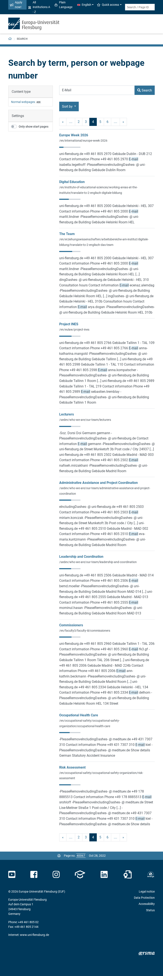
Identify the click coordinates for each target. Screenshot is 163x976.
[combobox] (140, 7)
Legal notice (147, 891)
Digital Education (72, 182)
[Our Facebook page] (33, 874)
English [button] (86, 4)
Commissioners (71, 625)
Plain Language (65, 5)
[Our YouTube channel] (11, 874)
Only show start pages (33, 126)
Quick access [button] (110, 4)
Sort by (67, 106)
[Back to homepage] (33, 24)
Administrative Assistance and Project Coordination (98, 483)
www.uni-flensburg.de (34, 935)
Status (150, 910)
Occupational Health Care (78, 715)
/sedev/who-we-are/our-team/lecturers (85, 419)
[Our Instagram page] (56, 874)
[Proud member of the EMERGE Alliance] (151, 874)
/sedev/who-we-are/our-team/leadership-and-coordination (98, 562)
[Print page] (59, 855)
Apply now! (18, 5)
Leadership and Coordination (81, 557)
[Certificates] (128, 874)
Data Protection (144, 897)
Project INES (68, 324)
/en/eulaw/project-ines (74, 329)
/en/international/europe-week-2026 (83, 140)
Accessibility (147, 904)
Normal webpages (23, 102)
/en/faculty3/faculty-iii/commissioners (84, 630)
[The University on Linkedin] (104, 874)
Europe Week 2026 (73, 135)
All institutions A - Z (41, 7)
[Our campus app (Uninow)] (80, 874)
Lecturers (66, 414)
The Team (67, 234)
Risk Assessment (72, 767)
